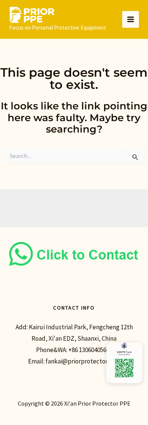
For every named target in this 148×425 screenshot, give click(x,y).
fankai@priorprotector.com (83, 361)
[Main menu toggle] (130, 19)
